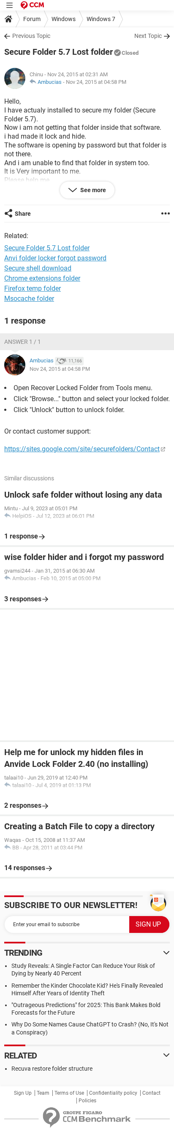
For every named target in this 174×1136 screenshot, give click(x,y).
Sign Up (23, 1093)
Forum (32, 19)
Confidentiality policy (113, 1093)
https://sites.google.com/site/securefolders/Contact (82, 449)
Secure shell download (37, 268)
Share (23, 213)
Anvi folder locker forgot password (55, 258)
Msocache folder (29, 299)
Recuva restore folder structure (51, 1068)
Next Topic (148, 35)
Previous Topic (31, 35)
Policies (87, 1101)
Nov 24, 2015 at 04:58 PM (96, 82)
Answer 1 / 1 (22, 341)
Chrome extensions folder (42, 278)
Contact (151, 1093)
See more (92, 190)
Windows (64, 19)
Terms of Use (69, 1093)
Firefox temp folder (32, 288)
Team (43, 1093)
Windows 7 (101, 19)
